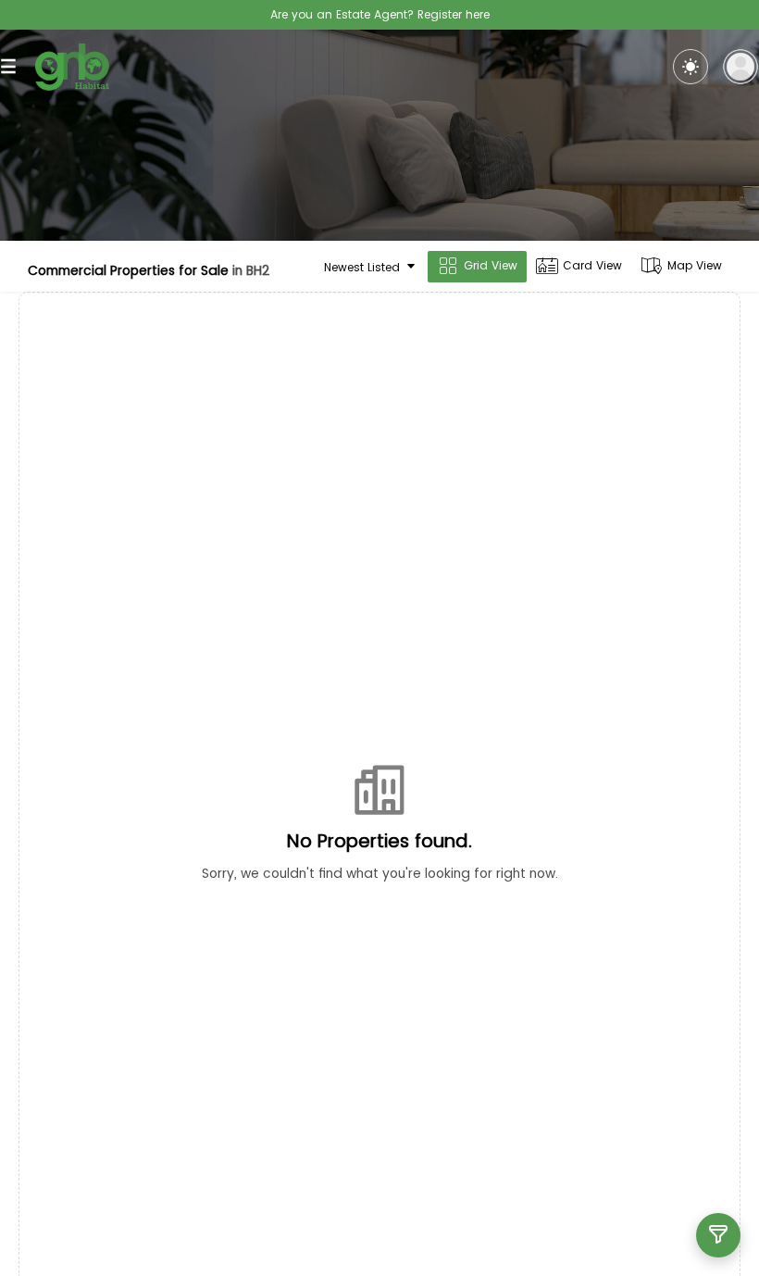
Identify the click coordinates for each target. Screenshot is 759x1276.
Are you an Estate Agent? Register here (380, 14)
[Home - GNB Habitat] (72, 67)
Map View (694, 265)
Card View (592, 265)
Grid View (490, 265)
